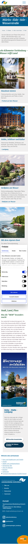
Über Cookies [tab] (22, 250)
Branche (6, 488)
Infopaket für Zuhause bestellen (12, 444)
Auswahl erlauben (14, 296)
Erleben (9, 30)
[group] (14, 260)
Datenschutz (7, 491)
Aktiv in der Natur (18, 30)
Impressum (7, 494)
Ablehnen (14, 301)
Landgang (5, 149)
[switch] (24, 276)
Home (3, 30)
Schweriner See (7, 465)
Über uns (6, 485)
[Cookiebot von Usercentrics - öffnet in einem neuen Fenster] (8, 247)
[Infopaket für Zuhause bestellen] (14, 380)
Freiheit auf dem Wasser (10, 101)
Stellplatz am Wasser (8, 202)
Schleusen (5, 471)
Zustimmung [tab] (5, 250)
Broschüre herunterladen (15, 439)
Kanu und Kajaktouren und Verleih (12, 459)
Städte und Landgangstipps (11, 463)
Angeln (4, 461)
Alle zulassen (14, 292)
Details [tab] (14, 250)
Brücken (4, 469)
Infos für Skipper (7, 467)
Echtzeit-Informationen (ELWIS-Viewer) (15, 474)
